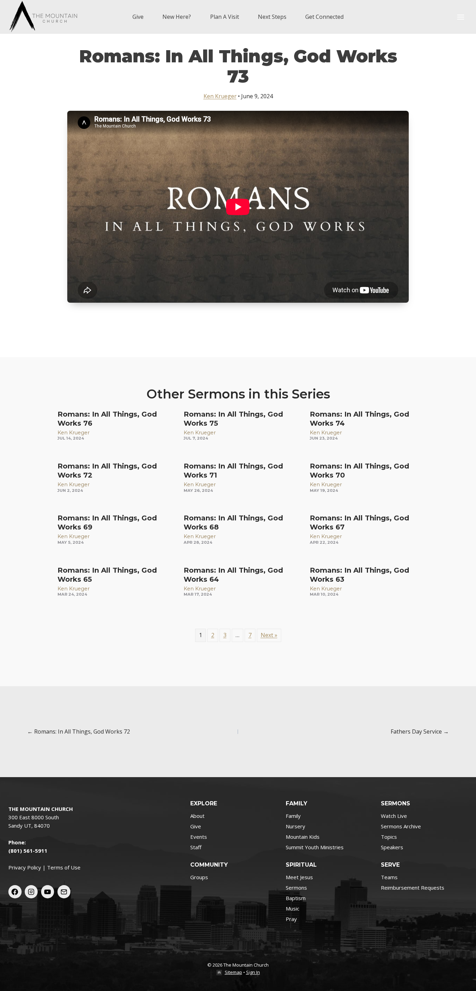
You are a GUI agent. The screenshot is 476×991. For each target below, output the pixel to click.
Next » (269, 635)
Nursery (295, 826)
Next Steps (272, 17)
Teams (389, 877)
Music (292, 908)
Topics (389, 836)
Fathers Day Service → (420, 731)
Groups (199, 877)
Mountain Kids (303, 836)
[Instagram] (31, 891)
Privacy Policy (24, 867)
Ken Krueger (220, 96)
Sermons (296, 887)
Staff (195, 847)
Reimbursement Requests (412, 887)
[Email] (64, 891)
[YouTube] (47, 891)
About (197, 815)
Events (198, 836)
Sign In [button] (253, 972)
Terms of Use (63, 867)
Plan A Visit (224, 17)
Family (293, 815)
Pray (291, 918)
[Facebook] (15, 891)
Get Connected (324, 17)
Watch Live (394, 815)
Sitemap (233, 972)
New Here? (176, 17)
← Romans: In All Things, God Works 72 (78, 731)
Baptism (296, 898)
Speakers (392, 847)
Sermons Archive (401, 826)
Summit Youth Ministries (315, 847)
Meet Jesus (299, 877)
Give (138, 17)
